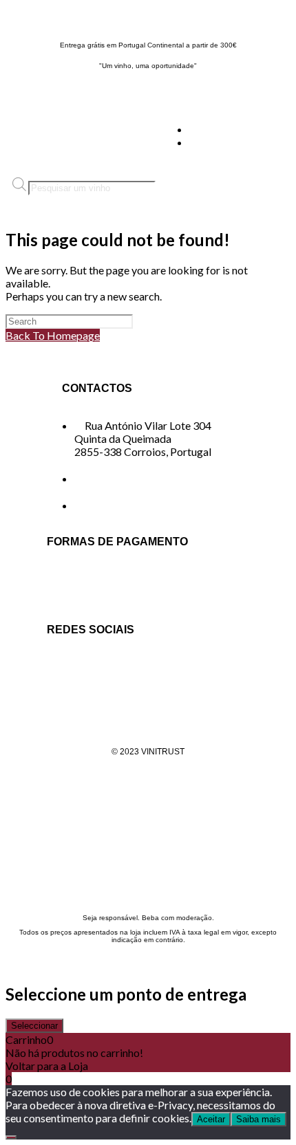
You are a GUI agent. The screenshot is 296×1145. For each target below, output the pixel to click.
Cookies (148, 839)
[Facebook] (64, 666)
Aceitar (211, 1119)
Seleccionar (34, 1026)
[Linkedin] (144, 666)
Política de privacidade (148, 773)
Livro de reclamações (148, 861)
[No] (11, 1137)
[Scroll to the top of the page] (10, 963)
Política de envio (148, 795)
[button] (246, 135)
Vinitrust (26, 17)
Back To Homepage (53, 335)
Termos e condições (148, 817)
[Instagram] (104, 666)
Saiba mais (258, 1119)
